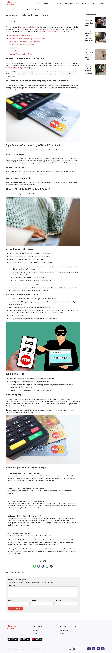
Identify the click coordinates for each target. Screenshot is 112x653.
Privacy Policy (25, 649)
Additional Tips (14, 48)
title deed (43, 29)
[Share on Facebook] (38, 566)
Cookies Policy (35, 649)
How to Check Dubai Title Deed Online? (21, 45)
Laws (77, 3)
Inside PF (102, 3)
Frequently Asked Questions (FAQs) (20, 54)
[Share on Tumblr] (51, 566)
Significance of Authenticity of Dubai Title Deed (24, 42)
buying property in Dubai (27, 27)
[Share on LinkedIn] (47, 566)
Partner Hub (64, 630)
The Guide (45, 3)
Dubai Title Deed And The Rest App (20, 36)
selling (20, 68)
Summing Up (13, 51)
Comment (12, 585)
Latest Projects (69, 3)
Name (10, 600)
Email (34, 600)
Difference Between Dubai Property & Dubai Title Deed (27, 39)
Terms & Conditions (13, 649)
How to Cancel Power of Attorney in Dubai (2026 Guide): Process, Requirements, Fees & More (89, 38)
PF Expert (63, 633)
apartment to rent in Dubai (47, 163)
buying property (11, 68)
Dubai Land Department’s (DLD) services (55, 31)
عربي (69, 649)
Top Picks (83, 3)
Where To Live (56, 3)
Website (58, 600)
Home (38, 3)
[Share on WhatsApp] (34, 566)
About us (36, 630)
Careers (35, 633)
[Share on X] (42, 566)
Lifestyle (92, 3)
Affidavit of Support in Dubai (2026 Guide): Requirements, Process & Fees (89, 70)
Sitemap (43, 649)
